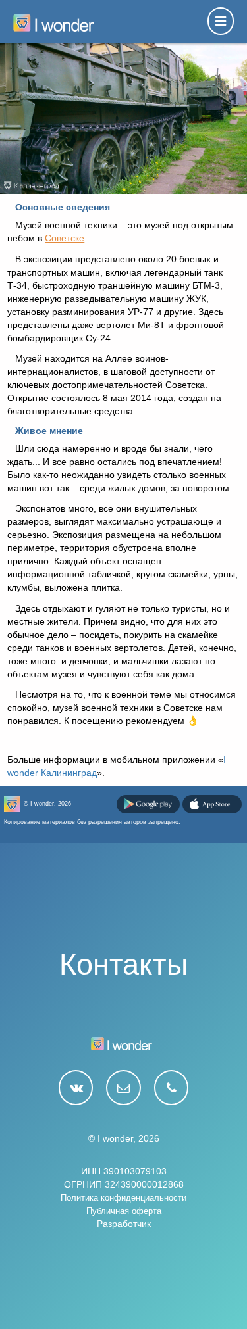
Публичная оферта (123, 1211)
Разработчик (124, 1224)
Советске (64, 238)
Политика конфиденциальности (123, 1198)
